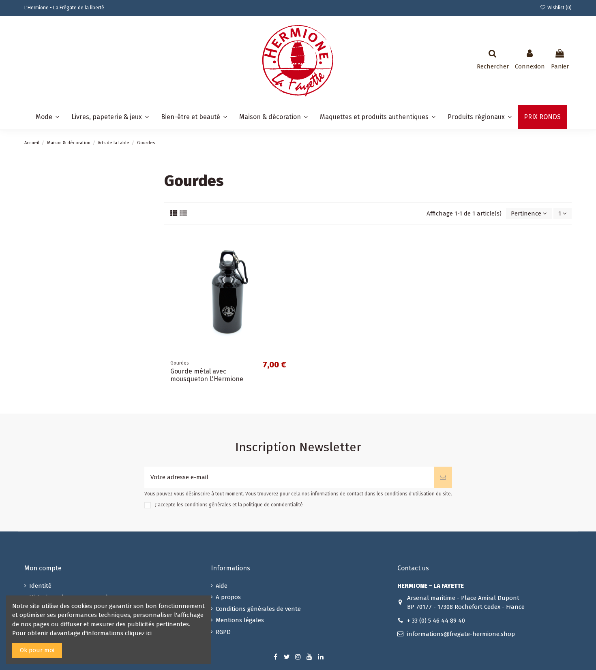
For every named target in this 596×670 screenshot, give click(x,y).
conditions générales (207, 505)
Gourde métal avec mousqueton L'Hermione (206, 375)
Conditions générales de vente (258, 608)
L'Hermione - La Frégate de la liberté (64, 8)
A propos (228, 597)
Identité (40, 585)
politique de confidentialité (273, 505)
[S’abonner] (443, 477)
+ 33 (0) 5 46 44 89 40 (436, 620)
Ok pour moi (37, 650)
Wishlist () (559, 8)
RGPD (223, 632)
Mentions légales (240, 620)
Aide (221, 585)
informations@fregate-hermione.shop (461, 634)
